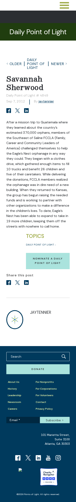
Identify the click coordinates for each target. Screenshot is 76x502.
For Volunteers (44, 395)
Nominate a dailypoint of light (48, 261)
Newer (57, 63)
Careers (12, 409)
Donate (38, 369)
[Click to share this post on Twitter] (18, 111)
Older (16, 63)
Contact (41, 402)
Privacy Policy (44, 409)
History (12, 388)
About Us (13, 382)
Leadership (14, 395)
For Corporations (46, 388)
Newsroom (14, 402)
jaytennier (46, 101)
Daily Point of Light (36, 63)
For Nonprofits (45, 382)
